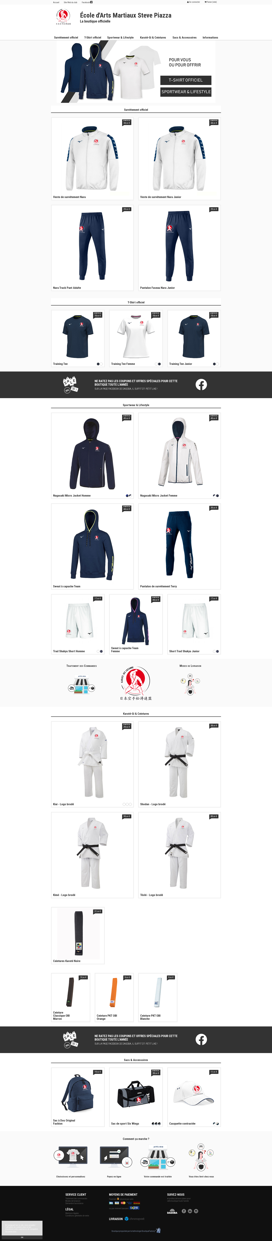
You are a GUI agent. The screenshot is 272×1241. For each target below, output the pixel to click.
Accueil (56, 2)
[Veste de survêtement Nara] (92, 158)
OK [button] (22, 1237)
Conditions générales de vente (77, 1216)
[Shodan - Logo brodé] (179, 762)
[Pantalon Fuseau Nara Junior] (179, 246)
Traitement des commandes (76, 1198)
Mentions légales (72, 1213)
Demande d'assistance (74, 1203)
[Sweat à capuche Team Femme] (136, 621)
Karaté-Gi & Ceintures (153, 37)
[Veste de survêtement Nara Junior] (179, 158)
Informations (210, 37)
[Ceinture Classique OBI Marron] (70, 992)
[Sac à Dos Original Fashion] (78, 1094)
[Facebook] (184, 1212)
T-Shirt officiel (92, 37)
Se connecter (194, 2)
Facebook (86, 2)
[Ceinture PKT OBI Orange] (114, 992)
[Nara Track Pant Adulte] (92, 246)
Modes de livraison (72, 1201)
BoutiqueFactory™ (149, 1231)
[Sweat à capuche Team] (92, 544)
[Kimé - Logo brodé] (92, 853)
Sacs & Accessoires (185, 37)
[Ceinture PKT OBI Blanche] (157, 992)
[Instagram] (197, 1212)
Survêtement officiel (66, 37)
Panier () (211, 2)
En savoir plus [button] (10, 1232)
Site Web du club (70, 2)
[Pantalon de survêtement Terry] (179, 544)
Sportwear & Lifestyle (120, 37)
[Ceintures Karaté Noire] (78, 933)
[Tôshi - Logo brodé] (179, 853)
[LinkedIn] (191, 1212)
